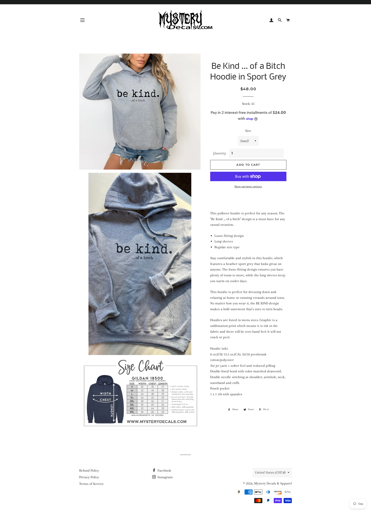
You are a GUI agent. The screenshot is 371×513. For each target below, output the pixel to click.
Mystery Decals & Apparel (273, 483)
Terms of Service (91, 484)
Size (248, 131)
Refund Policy (89, 470)
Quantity (219, 153)
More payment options (248, 186)
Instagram (165, 477)
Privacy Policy (89, 477)
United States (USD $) (270, 472)
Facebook (164, 470)
